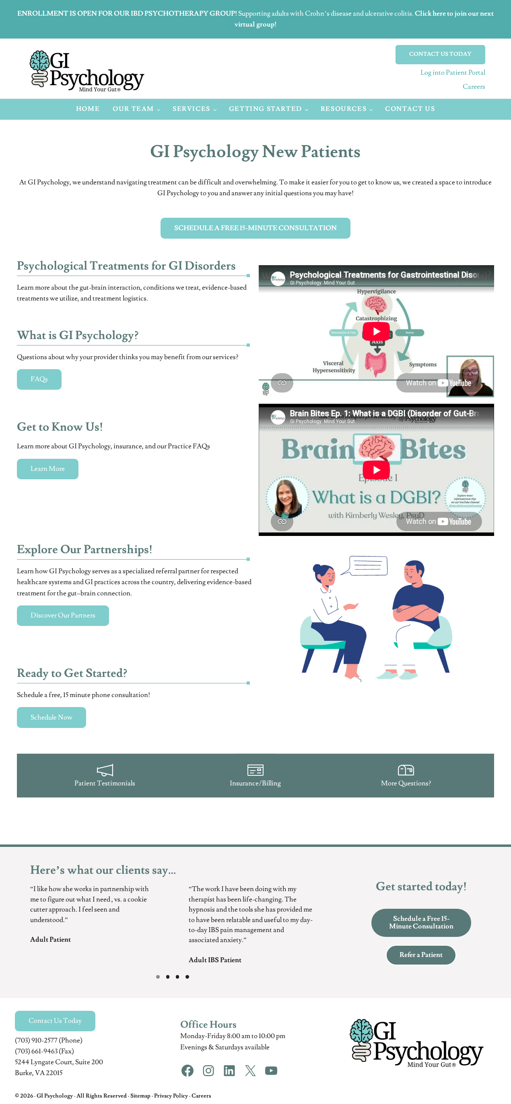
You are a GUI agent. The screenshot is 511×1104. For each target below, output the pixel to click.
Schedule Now (51, 717)
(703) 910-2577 (36, 1040)
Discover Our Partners (63, 615)
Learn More (48, 468)
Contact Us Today (55, 1020)
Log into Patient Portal (452, 72)
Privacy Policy (171, 1096)
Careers (474, 86)
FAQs (39, 379)
